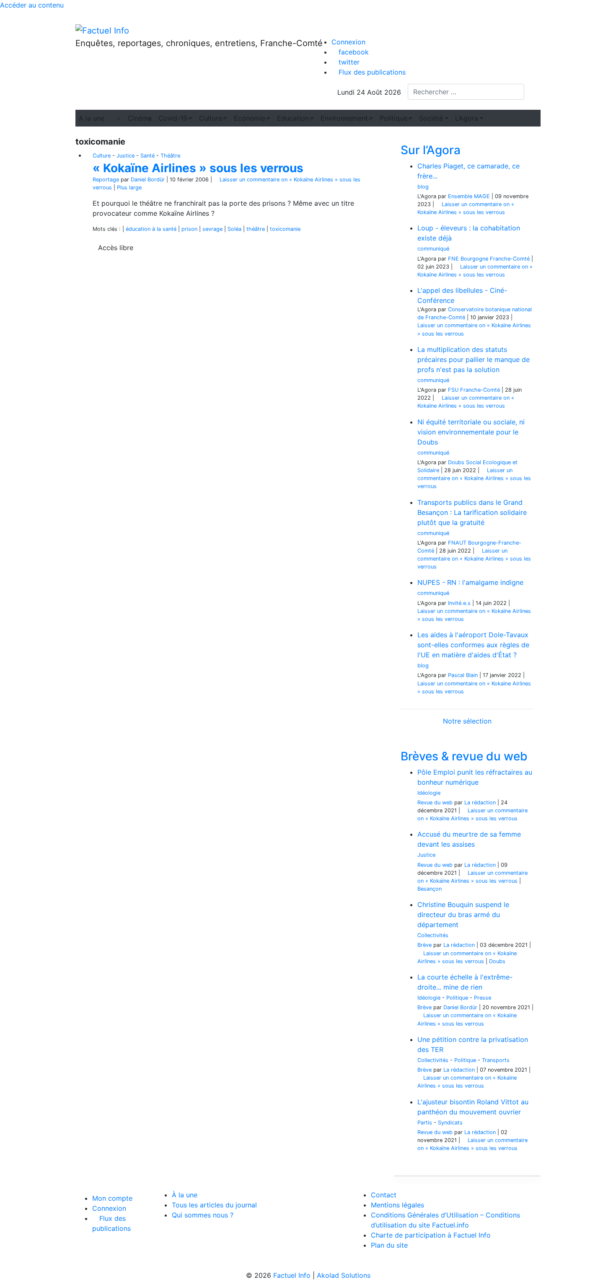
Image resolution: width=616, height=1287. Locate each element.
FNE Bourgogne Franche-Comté (489, 259)
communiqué (433, 249)
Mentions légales (397, 1205)
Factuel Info (292, 1275)
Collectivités (432, 935)
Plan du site (389, 1245)
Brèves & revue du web (464, 756)
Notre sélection (467, 721)
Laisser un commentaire (474, 478)
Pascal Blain (463, 675)
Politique (457, 998)
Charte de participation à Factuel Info (431, 1235)
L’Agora (466, 118)
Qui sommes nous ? (202, 1215)
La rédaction (480, 802)
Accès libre (115, 247)
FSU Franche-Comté (474, 390)
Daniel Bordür (148, 179)
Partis (424, 1122)
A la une (91, 118)
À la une (184, 1195)
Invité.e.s (459, 603)
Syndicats (450, 1122)
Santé (147, 155)
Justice (125, 155)
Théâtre (170, 155)
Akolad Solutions (343, 1275)
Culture (102, 155)
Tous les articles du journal (214, 1205)
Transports (496, 1060)
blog (423, 186)
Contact (383, 1195)
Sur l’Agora (431, 150)
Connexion (348, 42)
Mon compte (112, 1198)
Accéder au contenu (32, 5)
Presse (482, 998)
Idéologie (428, 793)
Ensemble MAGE (469, 196)
